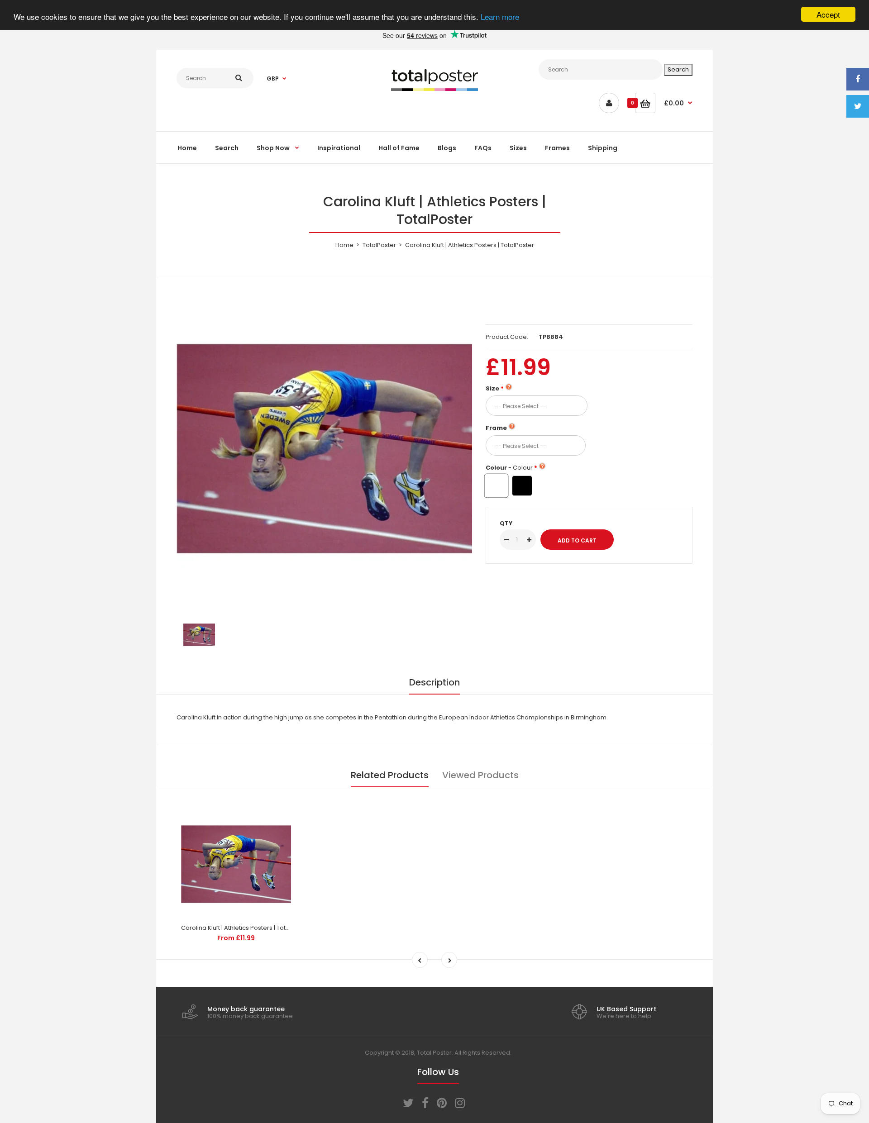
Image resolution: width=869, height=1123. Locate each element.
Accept (828, 14)
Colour (509, 467)
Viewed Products (480, 775)
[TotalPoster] (434, 89)
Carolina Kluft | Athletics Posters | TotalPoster (245, 927)
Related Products (390, 775)
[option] (324, 448)
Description (434, 682)
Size (492, 388)
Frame (496, 428)
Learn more (500, 17)
